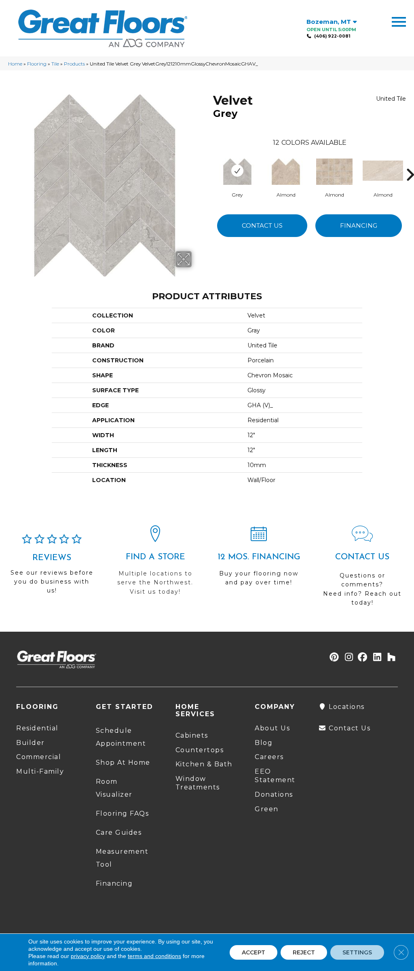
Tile (55, 64)
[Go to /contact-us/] (362, 569)
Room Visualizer (114, 788)
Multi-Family (40, 771)
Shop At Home (123, 762)
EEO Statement (275, 776)
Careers (269, 757)
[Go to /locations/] (155, 564)
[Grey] (237, 171)
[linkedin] (375, 657)
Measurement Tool (122, 858)
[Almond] (286, 171)
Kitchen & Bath (203, 764)
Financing (358, 225)
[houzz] (389, 657)
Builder (30, 743)
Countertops (199, 750)
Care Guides (119, 832)
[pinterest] (333, 657)
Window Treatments (197, 783)
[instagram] (347, 657)
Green (267, 809)
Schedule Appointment (121, 737)
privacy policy (88, 956)
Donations (274, 794)
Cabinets (191, 735)
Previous (209, 163)
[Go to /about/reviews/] (51, 567)
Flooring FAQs (122, 813)
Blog (263, 743)
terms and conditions (154, 956)
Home (15, 64)
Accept (253, 952)
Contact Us (262, 225)
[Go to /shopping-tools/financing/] (258, 559)
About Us (272, 728)
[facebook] (361, 657)
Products (74, 64)
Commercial (38, 757)
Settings (357, 952)
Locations (346, 707)
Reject (304, 952)
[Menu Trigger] (399, 21)
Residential (37, 728)
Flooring (36, 64)
